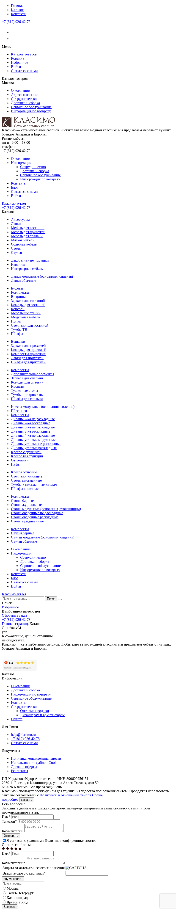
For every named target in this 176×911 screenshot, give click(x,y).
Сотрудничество (24, 99)
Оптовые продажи (34, 711)
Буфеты (17, 288)
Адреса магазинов (25, 95)
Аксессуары (20, 219)
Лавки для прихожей (27, 358)
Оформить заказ (14, 615)
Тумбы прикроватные (28, 395)
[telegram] (14, 39)
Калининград (17, 898)
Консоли (18, 309)
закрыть (26, 799)
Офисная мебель (24, 244)
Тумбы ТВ (19, 329)
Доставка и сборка (25, 103)
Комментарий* (13, 863)
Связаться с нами (24, 71)
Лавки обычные (23, 280)
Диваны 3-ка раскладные (30, 431)
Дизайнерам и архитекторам (42, 715)
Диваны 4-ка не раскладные (33, 435)
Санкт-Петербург (20, 893)
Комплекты (20, 292)
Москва (13, 888)
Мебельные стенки (26, 313)
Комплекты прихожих (28, 354)
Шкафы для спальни (27, 399)
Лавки (16, 224)
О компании (20, 90)
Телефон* (9, 821)
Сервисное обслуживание (31, 107)
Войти (16, 67)
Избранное (19, 62)
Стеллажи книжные (26, 476)
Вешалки (18, 341)
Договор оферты (24, 767)
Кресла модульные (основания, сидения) (42, 407)
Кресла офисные (24, 472)
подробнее (10, 799)
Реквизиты (19, 771)
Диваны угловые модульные (33, 440)
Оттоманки (20, 460)
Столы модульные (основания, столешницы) (46, 509)
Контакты (18, 14)
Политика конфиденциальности (36, 758)
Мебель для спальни (27, 236)
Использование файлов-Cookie (35, 763)
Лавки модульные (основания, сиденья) (42, 276)
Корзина (17, 58)
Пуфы (15, 464)
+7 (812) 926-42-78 (16, 22)
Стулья (16, 252)
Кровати (17, 386)
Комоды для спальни (27, 382)
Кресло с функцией (26, 452)
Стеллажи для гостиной (29, 325)
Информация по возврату (31, 111)
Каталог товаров (24, 54)
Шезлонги (19, 411)
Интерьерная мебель (27, 269)
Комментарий (12, 831)
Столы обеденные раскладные (34, 517)
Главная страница (16, 624)
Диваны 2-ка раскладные (30, 423)
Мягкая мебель (22, 240)
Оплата (16, 719)
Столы (16, 248)
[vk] (14, 32)
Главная (17, 6)
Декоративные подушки (30, 260)
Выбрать (10, 906)
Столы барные (22, 500)
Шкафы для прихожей (28, 362)
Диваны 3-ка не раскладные (33, 427)
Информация (21, 163)
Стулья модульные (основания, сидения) (42, 537)
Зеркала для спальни (27, 378)
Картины (18, 264)
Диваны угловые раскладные (34, 448)
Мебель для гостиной (27, 228)
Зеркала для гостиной (28, 301)
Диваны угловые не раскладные (36, 444)
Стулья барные (22, 533)
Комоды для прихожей (28, 350)
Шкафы (17, 334)
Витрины (18, 296)
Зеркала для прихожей (28, 346)
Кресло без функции (27, 456)
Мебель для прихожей (28, 232)
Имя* (6, 817)
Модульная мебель (25, 317)
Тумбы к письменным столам (34, 484)
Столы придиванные (27, 521)
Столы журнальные (26, 505)
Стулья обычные (24, 541)
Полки (16, 321)
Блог (14, 187)
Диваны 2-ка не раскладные (33, 419)
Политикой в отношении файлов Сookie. (72, 795)
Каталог (17, 10)
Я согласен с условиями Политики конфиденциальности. (51, 840)
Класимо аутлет (14, 203)
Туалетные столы (24, 390)
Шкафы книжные (24, 489)
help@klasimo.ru (23, 735)
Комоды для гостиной (28, 305)
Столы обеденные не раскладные (37, 513)
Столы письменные (26, 480)
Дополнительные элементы (32, 374)
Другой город (17, 902)
